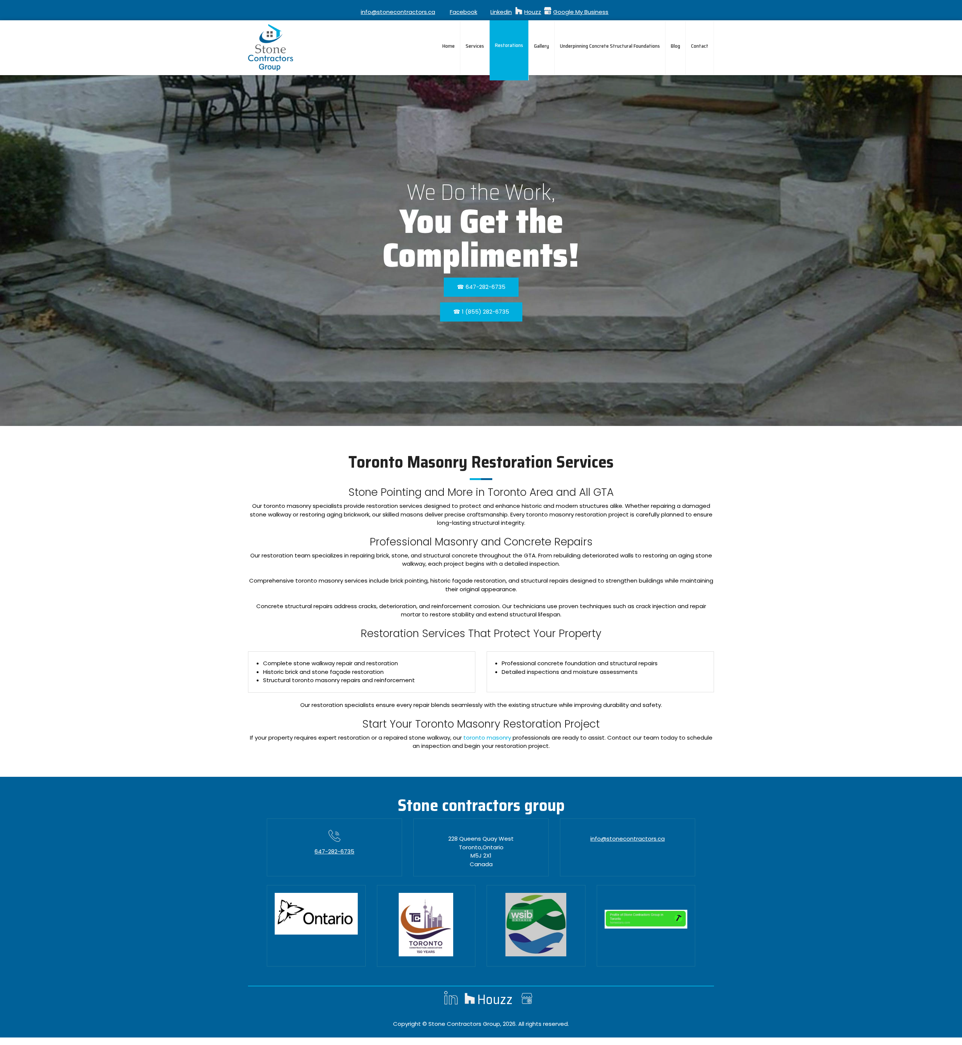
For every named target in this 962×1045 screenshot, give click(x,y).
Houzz (532, 12)
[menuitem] (448, 47)
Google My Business (580, 12)
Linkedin (501, 12)
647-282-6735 (334, 851)
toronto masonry (487, 737)
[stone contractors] (270, 47)
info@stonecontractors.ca (398, 12)
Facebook (463, 12)
